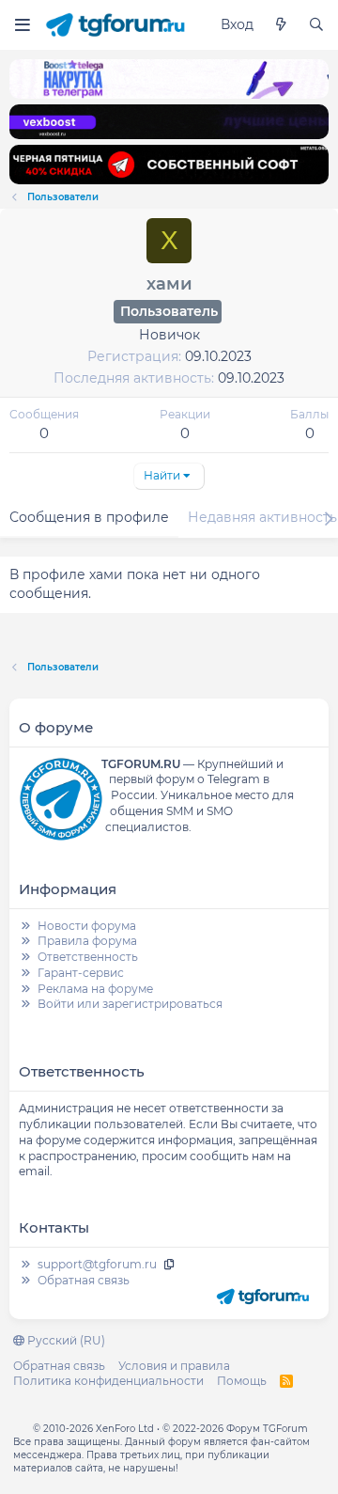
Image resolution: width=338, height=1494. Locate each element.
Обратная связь (84, 1280)
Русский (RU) (64, 1340)
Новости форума (87, 926)
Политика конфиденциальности (108, 1381)
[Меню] (22, 25)
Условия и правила (174, 1366)
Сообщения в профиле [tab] (89, 517)
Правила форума (87, 941)
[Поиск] (316, 25)
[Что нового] (281, 25)
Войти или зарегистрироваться (130, 1004)
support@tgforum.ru (97, 1264)
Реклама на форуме (95, 989)
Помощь (242, 1381)
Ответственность (88, 957)
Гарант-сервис (81, 973)
